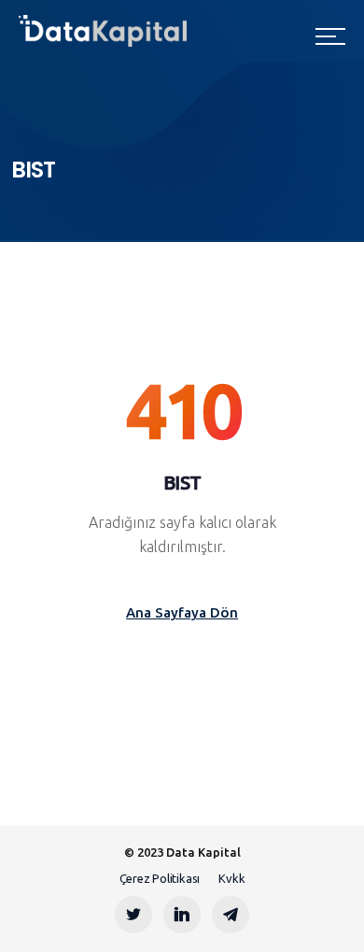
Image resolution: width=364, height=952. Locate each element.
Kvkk (231, 878)
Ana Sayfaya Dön (182, 612)
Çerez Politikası (159, 878)
